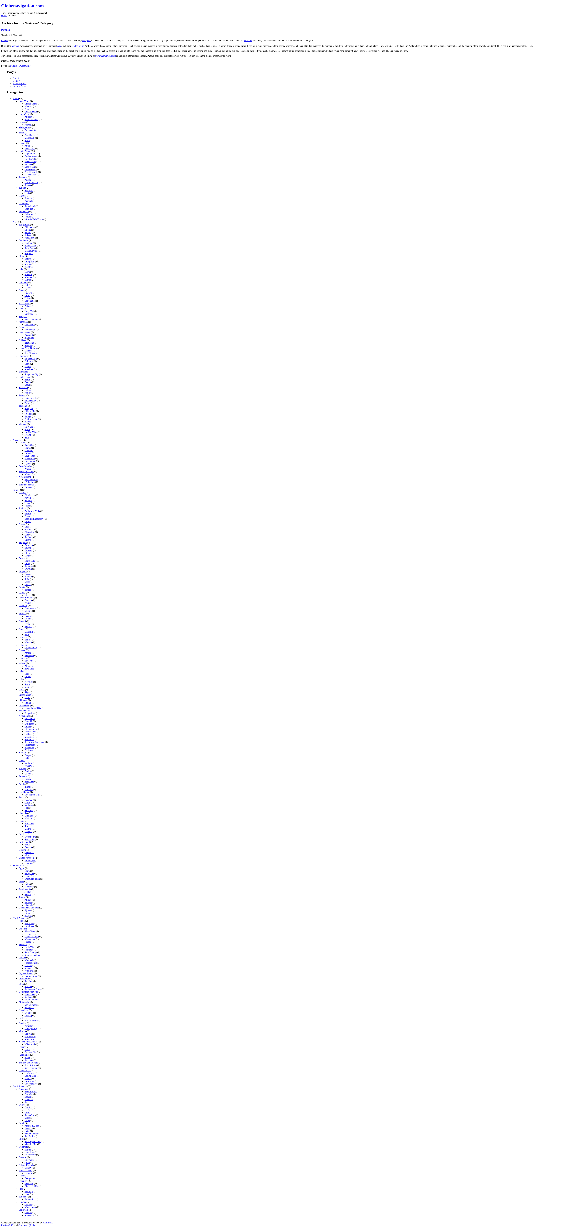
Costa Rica (24, 978)
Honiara (28, 487)
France (22, 629)
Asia (59, 46)
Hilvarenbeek (31, 729)
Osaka (27, 295)
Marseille (29, 632)
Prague (28, 603)
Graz (27, 526)
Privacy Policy (19, 86)
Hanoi (27, 429)
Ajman (28, 910)
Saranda (28, 500)
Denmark (23, 605)
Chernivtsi (29, 852)
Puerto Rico (24, 1055)
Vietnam (15, 46)
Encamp (28, 516)
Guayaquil (29, 1160)
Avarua (28, 469)
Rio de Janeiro (31, 1133)
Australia (17, 440)
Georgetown (30, 1178)
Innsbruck (29, 529)
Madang (28, 350)
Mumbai (28, 277)
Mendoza (29, 1099)
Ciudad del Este (32, 1186)
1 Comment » (25, 66)
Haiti (21, 1018)
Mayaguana (30, 939)
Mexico (22, 1031)
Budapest (29, 660)
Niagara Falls (31, 963)
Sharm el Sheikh (32, 879)
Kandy (28, 392)
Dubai (27, 913)
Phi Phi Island (31, 419)
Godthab (29, 1013)
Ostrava (28, 600)
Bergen (28, 755)
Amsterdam (30, 718)
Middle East (18, 865)
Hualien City (30, 400)
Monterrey (29, 1039)
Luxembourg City (33, 708)
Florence (29, 681)
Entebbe (28, 198)
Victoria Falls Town (34, 219)
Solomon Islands (26, 484)
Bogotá (28, 1149)
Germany (23, 637)
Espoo (27, 624)
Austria (22, 524)
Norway (22, 752)
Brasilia (28, 1128)
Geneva (28, 847)
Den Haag (29, 724)
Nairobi (28, 124)
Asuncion (29, 1183)
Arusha (28, 180)
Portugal (22, 768)
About (16, 78)
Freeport (28, 934)
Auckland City (31, 479)
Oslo (27, 758)
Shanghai (29, 266)
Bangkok (86, 40)
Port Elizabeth (31, 172)
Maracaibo (29, 1215)
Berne (27, 844)
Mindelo (28, 106)
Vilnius (28, 702)
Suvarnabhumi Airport (105, 56)
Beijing (28, 258)
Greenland (23, 1010)
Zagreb (28, 590)
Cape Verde (24, 101)
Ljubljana (29, 815)
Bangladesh (24, 224)
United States (78, 46)
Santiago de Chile (33, 1141)
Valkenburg (30, 745)
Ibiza (27, 826)
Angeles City (31, 358)
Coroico (28, 1107)
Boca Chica (30, 994)
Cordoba (29, 1094)
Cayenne (29, 1173)
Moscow (29, 789)
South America (20, 1086)
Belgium (23, 542)
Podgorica (29, 713)
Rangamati (29, 237)
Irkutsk (28, 787)
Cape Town (30, 153)
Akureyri (29, 666)
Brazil (21, 1123)
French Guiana (25, 1170)
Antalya (28, 902)
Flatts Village (31, 947)
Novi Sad (29, 810)
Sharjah (28, 915)
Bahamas (23, 928)
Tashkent (29, 209)
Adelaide (29, 445)
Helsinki (28, 626)
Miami (28, 1078)
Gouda (28, 726)
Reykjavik (29, 668)
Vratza (28, 584)
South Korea (24, 377)
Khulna (28, 232)
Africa (16, 98)
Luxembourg (25, 705)
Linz (27, 534)
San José (29, 981)
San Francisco (31, 1083)
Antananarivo (31, 130)
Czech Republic (26, 597)
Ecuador (22, 1157)
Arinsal (28, 513)
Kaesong (29, 335)
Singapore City (31, 374)
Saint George (31, 952)
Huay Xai (29, 311)
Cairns (28, 448)
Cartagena (29, 1152)
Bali (26, 285)
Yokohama (29, 301)
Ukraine (22, 850)
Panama (22, 1047)
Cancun (28, 1034)
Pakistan (22, 340)
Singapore (23, 371)
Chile (21, 1139)
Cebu (27, 364)
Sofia (27, 579)
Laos (21, 308)
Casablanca (30, 135)
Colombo (29, 390)
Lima (27, 1194)
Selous (28, 185)
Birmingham (30, 860)
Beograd (28, 800)
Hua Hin (29, 413)
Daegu (28, 382)
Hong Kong (30, 261)
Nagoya (28, 293)
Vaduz (27, 697)
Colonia (28, 1204)
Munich (28, 642)
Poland (22, 760)
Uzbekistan (24, 203)
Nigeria (22, 143)
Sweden (22, 834)
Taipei (27, 403)
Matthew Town (32, 936)
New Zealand (25, 477)
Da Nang (29, 427)
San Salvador (31, 1005)
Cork (27, 674)
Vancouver (29, 968)
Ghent (27, 553)
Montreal (29, 960)
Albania (22, 492)
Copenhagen (30, 608)
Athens (28, 653)
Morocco (23, 132)
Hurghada (29, 873)
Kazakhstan (24, 303)
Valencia (28, 831)
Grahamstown (31, 156)
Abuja (27, 146)
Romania (23, 776)
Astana (28, 306)
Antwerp (29, 545)
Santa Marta (30, 1154)
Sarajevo (29, 566)
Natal (27, 1131)
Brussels (28, 550)
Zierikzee (29, 750)
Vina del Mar (31, 1144)
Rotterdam (29, 739)
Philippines (24, 356)
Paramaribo (30, 1199)
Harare (28, 216)
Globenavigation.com (22, 5)
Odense (28, 611)
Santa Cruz (30, 1115)
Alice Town (30, 931)
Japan (21, 290)
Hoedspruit (30, 159)
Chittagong (30, 227)
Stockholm (29, 839)
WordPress (48, 1222)
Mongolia (23, 322)
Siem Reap (30, 248)
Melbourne (30, 458)
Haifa (27, 884)
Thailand (248, 40)
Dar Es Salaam (31, 182)
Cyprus (22, 592)
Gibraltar (23, 645)
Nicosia (28, 595)
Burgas (28, 574)
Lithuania (23, 700)
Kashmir (28, 274)
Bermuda (23, 944)
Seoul (27, 385)
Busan (27, 379)
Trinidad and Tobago (28, 1062)
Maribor (28, 818)
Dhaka (28, 230)
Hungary (23, 658)
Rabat (27, 140)
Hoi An (28, 435)
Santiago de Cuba (33, 989)
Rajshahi (29, 235)
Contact (16, 81)
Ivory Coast (24, 114)
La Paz (28, 1110)
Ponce (27, 1057)
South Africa (24, 151)
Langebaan (30, 167)
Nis (26, 808)
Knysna (28, 164)
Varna (27, 582)
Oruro (27, 1112)
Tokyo (28, 298)
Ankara (28, 900)
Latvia (22, 689)
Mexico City (30, 1036)
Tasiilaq (28, 1015)
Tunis (27, 193)
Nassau (28, 942)
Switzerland (24, 842)
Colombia (23, 1147)
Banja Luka (30, 561)
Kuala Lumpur (31, 319)
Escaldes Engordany (34, 519)
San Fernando (31, 1068)
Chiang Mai (30, 411)
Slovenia (23, 813)
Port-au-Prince (31, 1020)
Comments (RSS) (26, 1225)
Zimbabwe (24, 211)
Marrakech (29, 138)
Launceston (30, 456)
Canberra (29, 450)
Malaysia (23, 316)
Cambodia (23, 240)
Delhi (27, 272)
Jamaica (22, 1023)
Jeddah (28, 892)
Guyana (22, 1175)
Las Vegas (29, 1073)
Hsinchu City (31, 398)
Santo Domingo (32, 999)
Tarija (27, 1120)
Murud (28, 279)
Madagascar (24, 127)
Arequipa (29, 1191)
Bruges (28, 547)
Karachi (28, 345)
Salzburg (29, 537)
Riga (27, 692)
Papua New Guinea (28, 348)
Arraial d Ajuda (32, 1125)
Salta (27, 1102)
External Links (19, 83)
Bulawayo (29, 214)
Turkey (22, 897)
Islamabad (29, 343)
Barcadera (29, 923)
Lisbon (28, 773)
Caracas (28, 1212)
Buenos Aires (31, 1091)
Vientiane (29, 314)
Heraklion (29, 655)
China (21, 256)
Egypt (21, 868)
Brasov (28, 779)
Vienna (28, 540)
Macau (28, 264)
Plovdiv (28, 576)
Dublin (28, 676)
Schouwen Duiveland (35, 742)
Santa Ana (29, 1007)
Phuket (28, 421)
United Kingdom (26, 858)
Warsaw (28, 766)
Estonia (22, 613)
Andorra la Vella (32, 511)
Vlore (27, 505)
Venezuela (23, 1210)
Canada (22, 957)
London (28, 863)
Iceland (22, 663)
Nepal (21, 327)
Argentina (23, 1089)
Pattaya (6, 29)
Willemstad (30, 1044)
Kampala (29, 201)
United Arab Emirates (29, 907)
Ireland (22, 671)
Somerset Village (32, 955)
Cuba (21, 984)
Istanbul (28, 905)
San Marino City (32, 794)
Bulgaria (23, 571)
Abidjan (28, 117)
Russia (22, 784)
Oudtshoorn (30, 169)
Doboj (27, 563)
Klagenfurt (29, 532)
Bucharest (29, 781)
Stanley (28, 1168)
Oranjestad (29, 926)
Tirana (27, 503)
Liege (27, 555)
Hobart (28, 453)
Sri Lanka (23, 387)
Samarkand (30, 206)
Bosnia (22, 558)
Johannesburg (31, 161)
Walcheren (29, 747)
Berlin (27, 639)
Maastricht (29, 737)
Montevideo (30, 1207)
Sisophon (29, 253)
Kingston (29, 1026)
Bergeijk (28, 721)
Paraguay (23, 1181)
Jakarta (28, 287)
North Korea (24, 332)
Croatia (22, 587)
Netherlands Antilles (28, 1041)
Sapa (27, 437)
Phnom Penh (30, 245)
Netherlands (24, 716)
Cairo (27, 871)
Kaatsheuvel (30, 731)
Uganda (22, 195)
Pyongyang (30, 337)
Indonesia (23, 282)
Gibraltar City (31, 647)
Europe (16, 490)
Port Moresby (31, 353)
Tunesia (22, 188)
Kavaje (28, 498)
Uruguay (23, 1202)
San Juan (29, 1060)
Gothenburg (30, 836)
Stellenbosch (30, 174)
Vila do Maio (31, 111)
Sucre (27, 1118)
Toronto (28, 965)
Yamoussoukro (31, 119)
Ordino (28, 521)
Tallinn (28, 618)
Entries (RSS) (7, 1225)
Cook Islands (25, 466)
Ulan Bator (30, 324)
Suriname (23, 1196)
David (27, 1049)
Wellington (30, 482)
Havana (28, 986)
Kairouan (29, 190)
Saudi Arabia (25, 889)
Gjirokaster (30, 495)
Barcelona (29, 823)
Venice (28, 687)
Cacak (27, 802)
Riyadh (28, 894)
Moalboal (29, 369)
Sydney (28, 463)
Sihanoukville (31, 251)
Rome (27, 684)
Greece (22, 650)
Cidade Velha (31, 103)
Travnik (28, 569)
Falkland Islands (26, 1165)
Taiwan (22, 395)
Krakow (28, 763)
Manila (28, 366)
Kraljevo (29, 805)
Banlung (28, 243)
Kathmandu (30, 329)
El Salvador (24, 1002)
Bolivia (22, 1104)
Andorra (22, 508)
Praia (27, 109)
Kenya (22, 122)
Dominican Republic (28, 991)
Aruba (22, 921)
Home (4, 15)
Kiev (27, 855)
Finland (22, 621)
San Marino (24, 792)
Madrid (28, 829)
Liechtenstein (25, 695)
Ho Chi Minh (31, 432)
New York (29, 1081)
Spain (21, 821)
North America (20, 918)
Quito (27, 1162)
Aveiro (28, 771)
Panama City (30, 1052)
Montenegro (24, 710)
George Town (31, 976)
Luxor (27, 876)
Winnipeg (29, 970)
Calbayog (29, 361)
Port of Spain (31, 1065)
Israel (21, 881)
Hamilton (29, 949)
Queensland (30, 461)
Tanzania (23, 177)
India (21, 269)
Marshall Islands (26, 471)
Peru (21, 1189)
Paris (27, 634)
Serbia (22, 797)
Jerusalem (29, 886)
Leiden (28, 734)
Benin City (30, 148)
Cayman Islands (26, 973)
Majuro (28, 474)
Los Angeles (30, 1076)
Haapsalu (29, 616)
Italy (21, 679)
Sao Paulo (29, 1136)
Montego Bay (31, 1028)
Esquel (28, 1097)
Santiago (29, 997)
